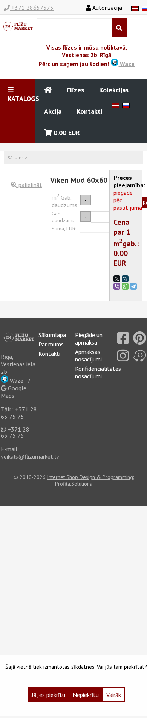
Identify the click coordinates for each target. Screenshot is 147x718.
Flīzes (75, 90)
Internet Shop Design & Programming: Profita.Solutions (90, 480)
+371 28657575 (32, 7)
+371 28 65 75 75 (19, 412)
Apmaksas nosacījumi (88, 355)
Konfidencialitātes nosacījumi (98, 372)
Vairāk (113, 694)
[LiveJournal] (125, 278)
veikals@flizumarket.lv (30, 456)
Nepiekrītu (86, 694)
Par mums (51, 344)
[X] (116, 278)
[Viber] (116, 286)
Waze (126, 64)
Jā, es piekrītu (48, 694)
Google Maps (13, 391)
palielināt (29, 184)
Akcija (52, 111)
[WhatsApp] (125, 286)
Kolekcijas (114, 90)
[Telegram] (133, 286)
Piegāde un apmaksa (89, 338)
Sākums (16, 157)
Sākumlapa (52, 335)
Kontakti (90, 111)
